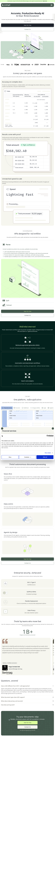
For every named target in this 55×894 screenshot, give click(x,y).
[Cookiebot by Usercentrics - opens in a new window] (47, 436)
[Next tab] (53, 428)
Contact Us (27, 29)
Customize (26, 457)
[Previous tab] (2, 428)
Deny (10, 457)
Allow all (45, 457)
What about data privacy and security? (12, 701)
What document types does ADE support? (13, 697)
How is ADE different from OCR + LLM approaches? (15, 686)
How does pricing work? (8, 705)
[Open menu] (51, 5)
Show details (48, 452)
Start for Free (27, 25)
